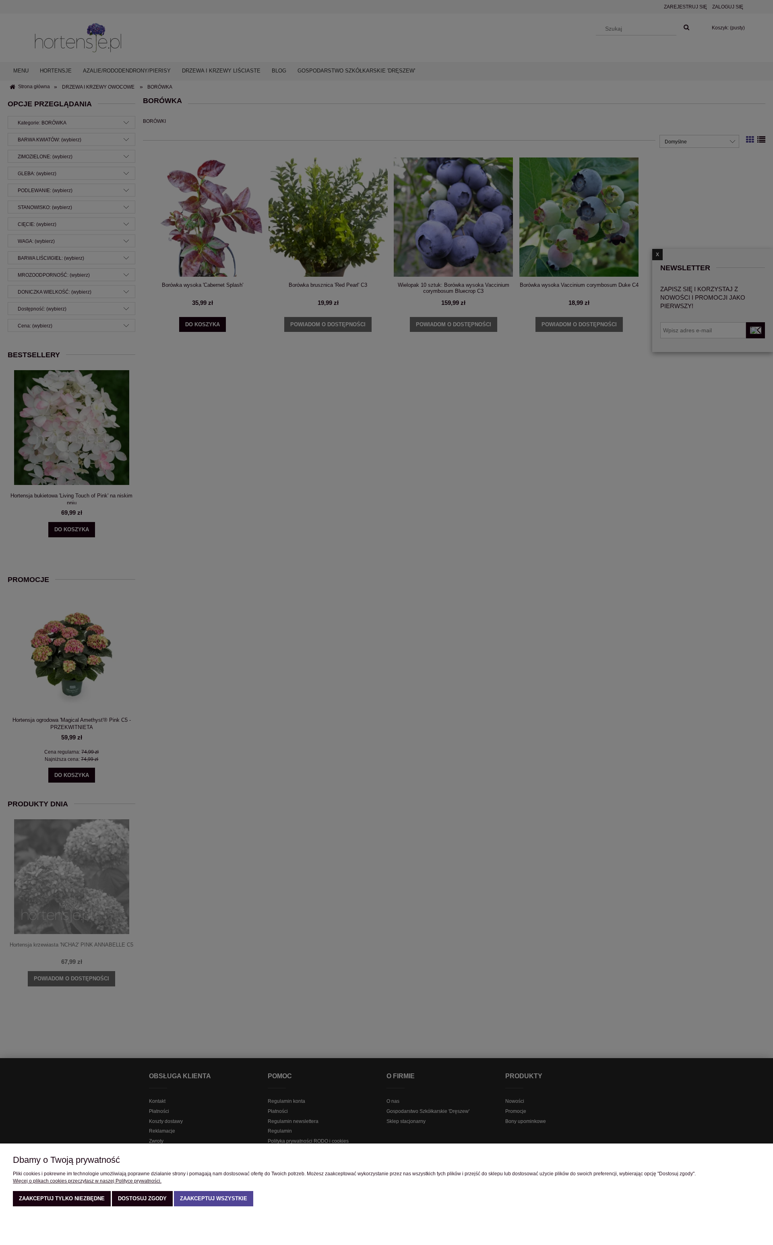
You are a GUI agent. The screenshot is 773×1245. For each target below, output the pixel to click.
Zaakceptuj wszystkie (213, 1198)
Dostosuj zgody (142, 1198)
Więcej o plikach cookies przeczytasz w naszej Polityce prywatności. (87, 1181)
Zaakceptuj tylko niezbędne (62, 1198)
